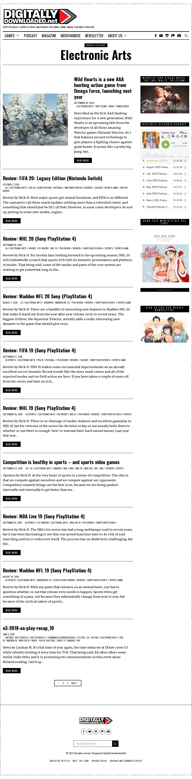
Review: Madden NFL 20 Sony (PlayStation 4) (47, 296)
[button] (115, 743)
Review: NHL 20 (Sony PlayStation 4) (39, 238)
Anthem (9, 637)
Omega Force (122, 106)
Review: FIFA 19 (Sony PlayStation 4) (39, 350)
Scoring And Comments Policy (126, 760)
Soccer (98, 187)
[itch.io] (167, 35)
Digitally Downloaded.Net (115, 753)
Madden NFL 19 (44, 580)
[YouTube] (161, 35)
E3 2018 (81, 637)
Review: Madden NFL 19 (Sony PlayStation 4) (47, 570)
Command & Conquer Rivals (61, 637)
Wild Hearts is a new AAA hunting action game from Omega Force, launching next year (103, 87)
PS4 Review (65, 248)
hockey (32, 248)
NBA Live (88, 468)
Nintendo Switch (73, 187)
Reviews (88, 187)
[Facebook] (156, 35)
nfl (96, 468)
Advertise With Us (60, 760)
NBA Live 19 (75, 522)
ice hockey (43, 248)
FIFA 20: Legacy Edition (40, 187)
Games (10, 35)
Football (58, 187)
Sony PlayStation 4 (93, 248)
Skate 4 (61, 640)
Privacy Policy (99, 760)
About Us (115, 35)
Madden (57, 468)
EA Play (94, 637)
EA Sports (10, 360)
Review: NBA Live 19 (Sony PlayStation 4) (44, 516)
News (111, 106)
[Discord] (179, 35)
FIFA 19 (40, 360)
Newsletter (94, 35)
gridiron (48, 302)
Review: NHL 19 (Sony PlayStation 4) (39, 407)
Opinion (110, 468)
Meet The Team (81, 760)
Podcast (30, 35)
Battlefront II (38, 637)
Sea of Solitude (47, 640)
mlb (65, 468)
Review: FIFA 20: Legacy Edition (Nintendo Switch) (52, 178)
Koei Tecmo (101, 106)
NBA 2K (79, 468)
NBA (71, 468)
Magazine (49, 35)
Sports (109, 248)
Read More (83, 160)
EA (6, 187)
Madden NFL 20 (62, 302)
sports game (111, 187)
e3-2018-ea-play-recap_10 (28, 628)
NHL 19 (73, 414)
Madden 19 (12, 640)
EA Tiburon (43, 522)
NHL (102, 468)
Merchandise (71, 35)
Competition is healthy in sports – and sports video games (61, 462)
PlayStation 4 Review (64, 580)
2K (27, 468)
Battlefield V (21, 637)
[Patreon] (173, 35)
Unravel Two (73, 640)
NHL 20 (54, 248)
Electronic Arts (85, 106)
